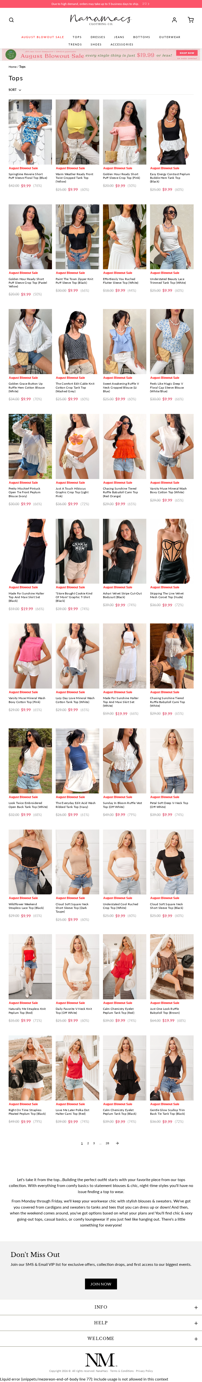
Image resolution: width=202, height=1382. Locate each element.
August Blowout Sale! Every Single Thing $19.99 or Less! (95, 4)
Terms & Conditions (122, 1370)
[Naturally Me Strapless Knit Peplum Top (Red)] (30, 966)
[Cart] (189, 20)
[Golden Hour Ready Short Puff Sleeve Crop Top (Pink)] (125, 132)
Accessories (122, 44)
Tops (77, 37)
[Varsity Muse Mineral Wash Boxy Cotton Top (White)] (172, 446)
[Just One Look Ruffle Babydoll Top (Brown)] (172, 966)
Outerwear (170, 37)
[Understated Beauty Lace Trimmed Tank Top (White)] (172, 236)
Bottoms (142, 37)
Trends (75, 44)
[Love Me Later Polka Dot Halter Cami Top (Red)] (77, 1067)
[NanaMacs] (101, 20)
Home (13, 67)
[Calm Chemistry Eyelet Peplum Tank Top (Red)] (125, 966)
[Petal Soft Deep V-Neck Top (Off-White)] (172, 760)
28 (107, 1143)
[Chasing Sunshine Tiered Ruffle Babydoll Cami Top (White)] (172, 656)
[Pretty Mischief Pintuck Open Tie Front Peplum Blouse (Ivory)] (30, 446)
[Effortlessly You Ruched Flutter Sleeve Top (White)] (125, 236)
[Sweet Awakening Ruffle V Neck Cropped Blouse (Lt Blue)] (125, 341)
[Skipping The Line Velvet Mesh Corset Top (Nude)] (172, 551)
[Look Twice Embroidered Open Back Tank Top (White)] (30, 760)
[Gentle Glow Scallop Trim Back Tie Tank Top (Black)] (172, 1067)
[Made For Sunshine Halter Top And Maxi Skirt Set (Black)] (30, 551)
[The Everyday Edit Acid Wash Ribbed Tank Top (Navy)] (77, 760)
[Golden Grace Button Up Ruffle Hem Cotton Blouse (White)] (30, 341)
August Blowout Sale (42, 37)
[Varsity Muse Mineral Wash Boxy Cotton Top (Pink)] (30, 656)
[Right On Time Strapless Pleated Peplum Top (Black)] (30, 1067)
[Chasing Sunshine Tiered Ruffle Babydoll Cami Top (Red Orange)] (125, 446)
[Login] (176, 20)
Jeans (119, 37)
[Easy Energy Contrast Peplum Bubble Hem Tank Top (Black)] (172, 132)
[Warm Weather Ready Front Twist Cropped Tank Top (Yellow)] (77, 132)
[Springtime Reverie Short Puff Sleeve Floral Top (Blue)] (30, 132)
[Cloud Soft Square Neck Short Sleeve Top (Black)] (172, 862)
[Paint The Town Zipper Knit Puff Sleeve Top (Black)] (77, 236)
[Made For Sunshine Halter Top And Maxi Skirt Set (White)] (125, 656)
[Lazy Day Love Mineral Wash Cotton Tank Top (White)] (77, 656)
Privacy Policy (144, 1370)
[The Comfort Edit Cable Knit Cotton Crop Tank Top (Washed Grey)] (77, 341)
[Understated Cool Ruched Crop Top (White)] (125, 862)
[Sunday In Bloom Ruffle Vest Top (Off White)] (125, 760)
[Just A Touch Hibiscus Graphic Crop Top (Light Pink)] (77, 446)
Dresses (98, 37)
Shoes (96, 44)
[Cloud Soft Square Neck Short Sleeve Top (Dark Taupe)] (77, 862)
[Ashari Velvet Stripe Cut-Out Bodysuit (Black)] (125, 551)
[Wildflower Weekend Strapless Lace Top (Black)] (30, 862)
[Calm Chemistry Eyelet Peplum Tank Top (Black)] (125, 1067)
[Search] (11, 20)
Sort (13, 90)
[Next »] (117, 1143)
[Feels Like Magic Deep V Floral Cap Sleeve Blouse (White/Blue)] (172, 341)
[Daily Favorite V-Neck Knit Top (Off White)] (77, 966)
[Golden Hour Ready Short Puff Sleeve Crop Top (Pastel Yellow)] (30, 236)
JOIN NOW (100, 1284)
